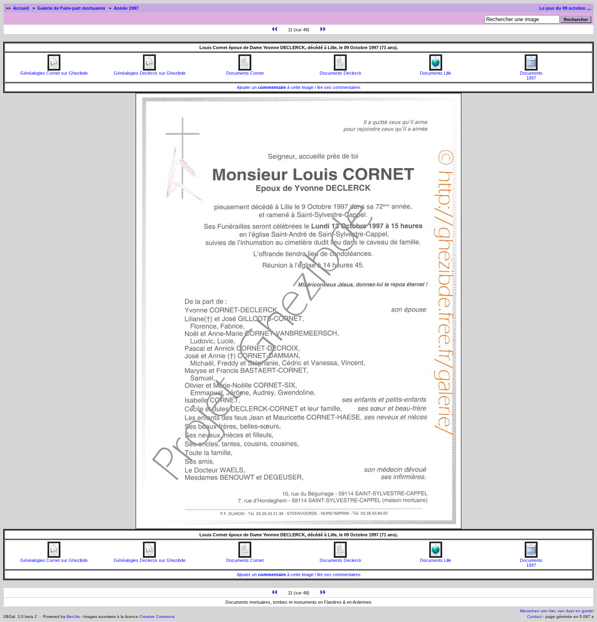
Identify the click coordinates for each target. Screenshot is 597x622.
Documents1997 (531, 75)
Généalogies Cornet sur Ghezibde (54, 73)
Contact (534, 616)
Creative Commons (157, 616)
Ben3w (73, 616)
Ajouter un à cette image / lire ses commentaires (299, 87)
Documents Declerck (340, 73)
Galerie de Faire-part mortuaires (71, 8)
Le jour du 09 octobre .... (565, 8)
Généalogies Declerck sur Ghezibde (150, 73)
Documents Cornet (245, 73)
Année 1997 (126, 8)
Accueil (21, 8)
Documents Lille (435, 73)
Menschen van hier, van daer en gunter (557, 611)
